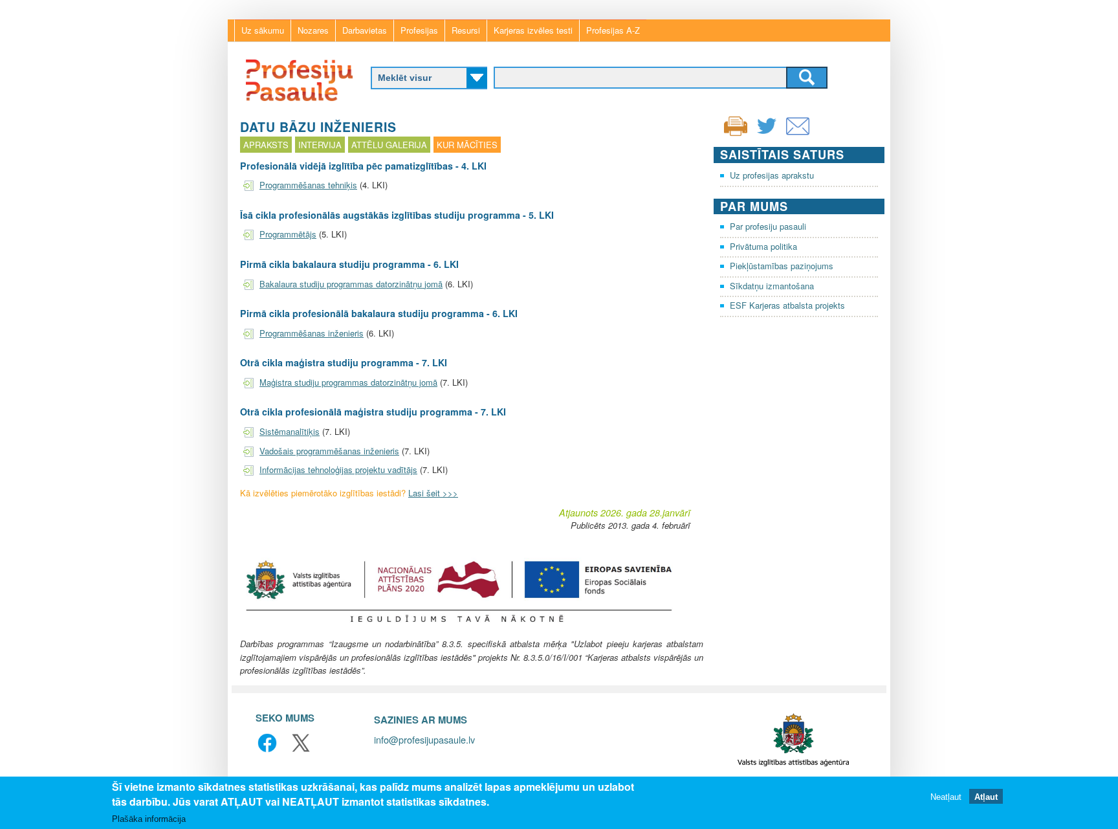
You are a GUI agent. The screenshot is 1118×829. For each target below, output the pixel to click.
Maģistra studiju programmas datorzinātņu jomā (348, 382)
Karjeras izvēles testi (533, 30)
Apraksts (266, 144)
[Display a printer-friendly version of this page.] (735, 124)
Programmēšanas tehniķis (308, 185)
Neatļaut (945, 797)
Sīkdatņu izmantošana (772, 286)
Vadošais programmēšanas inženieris (329, 451)
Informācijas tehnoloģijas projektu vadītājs (338, 469)
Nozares (313, 30)
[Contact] (797, 134)
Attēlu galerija (389, 144)
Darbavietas (364, 30)
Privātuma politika (763, 246)
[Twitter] (766, 134)
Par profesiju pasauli (768, 226)
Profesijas (419, 30)
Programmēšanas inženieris (311, 333)
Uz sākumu (262, 30)
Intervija (320, 144)
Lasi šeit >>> (433, 493)
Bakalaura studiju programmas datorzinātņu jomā (351, 284)
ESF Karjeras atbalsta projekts (787, 305)
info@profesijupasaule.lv (424, 739)
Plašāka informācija (149, 819)
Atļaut (986, 797)
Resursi (466, 30)
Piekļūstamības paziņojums (781, 266)
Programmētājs (287, 234)
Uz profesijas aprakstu (772, 175)
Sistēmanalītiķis (289, 431)
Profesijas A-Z (613, 30)
